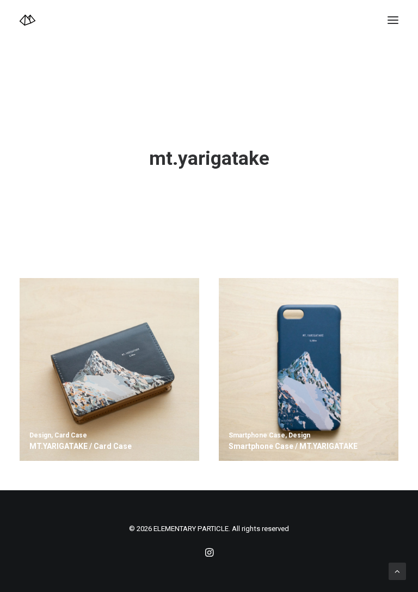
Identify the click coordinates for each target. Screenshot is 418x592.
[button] (393, 20)
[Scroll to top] (397, 571)
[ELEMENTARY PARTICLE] (27, 20)
